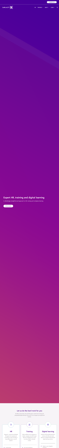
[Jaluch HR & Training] (7, 7)
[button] (52, 2)
